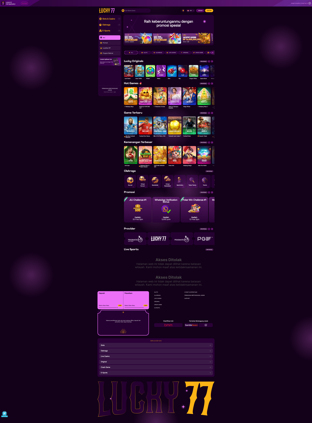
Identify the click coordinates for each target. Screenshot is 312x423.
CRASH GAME (158, 304)
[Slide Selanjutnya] (212, 61)
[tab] (131, 52)
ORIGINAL (157, 301)
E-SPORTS (157, 307)
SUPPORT (187, 298)
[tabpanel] (168, 114)
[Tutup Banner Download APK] (309, 3)
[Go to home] (108, 10)
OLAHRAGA (157, 295)
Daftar (209, 10)
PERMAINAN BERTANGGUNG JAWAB (194, 295)
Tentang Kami (108, 92)
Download (24, 3)
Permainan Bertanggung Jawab (110, 89)
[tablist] (169, 52)
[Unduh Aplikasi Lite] (183, 10)
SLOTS (156, 292)
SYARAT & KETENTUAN (190, 292)
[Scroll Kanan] (212, 52)
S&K (115, 92)
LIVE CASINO (157, 298)
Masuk (200, 10)
